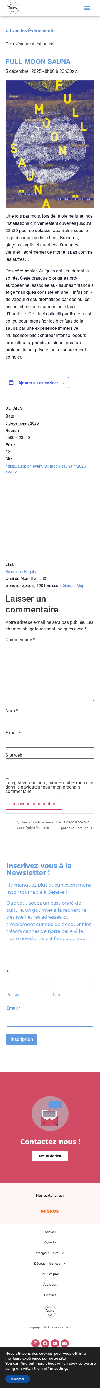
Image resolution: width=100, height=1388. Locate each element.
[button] (86, 8)
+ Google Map (71, 585)
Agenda (50, 1242)
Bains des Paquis (21, 571)
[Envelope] (65, 1343)
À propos (50, 1284)
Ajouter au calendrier (38, 382)
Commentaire (20, 640)
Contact (50, 1295)
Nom (12, 711)
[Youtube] (55, 1343)
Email (14, 1008)
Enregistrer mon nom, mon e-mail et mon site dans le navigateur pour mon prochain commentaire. (49, 787)
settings (61, 1368)
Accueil (50, 1232)
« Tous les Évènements (30, 30)
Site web (14, 755)
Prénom (13, 994)
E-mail (13, 733)
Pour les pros (50, 1274)
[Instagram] (35, 1343)
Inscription (22, 1039)
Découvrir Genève (47, 1263)
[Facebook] (45, 1343)
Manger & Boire (47, 1253)
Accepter (17, 1379)
